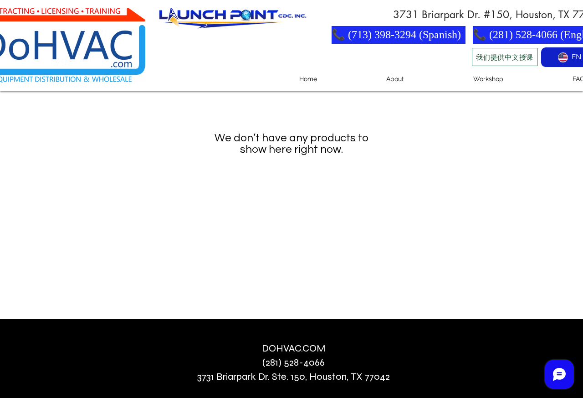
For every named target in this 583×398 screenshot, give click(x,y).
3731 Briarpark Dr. (234, 376)
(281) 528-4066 (293, 362)
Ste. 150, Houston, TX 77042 (331, 376)
